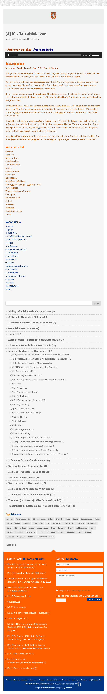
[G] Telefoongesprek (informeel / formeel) (32, 437)
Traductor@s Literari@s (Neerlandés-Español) (34, 500)
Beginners (41, 519)
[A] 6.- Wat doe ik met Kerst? (24, 392)
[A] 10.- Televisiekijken (22, 408)
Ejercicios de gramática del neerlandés (30, 322)
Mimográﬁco (59, 688)
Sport (79, 532)
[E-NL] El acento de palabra (20, 653)
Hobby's (23, 528)
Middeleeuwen (81, 528)
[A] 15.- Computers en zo (22, 429)
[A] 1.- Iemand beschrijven (23, 371)
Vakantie (31, 536)
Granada (80, 523)
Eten (35, 523)
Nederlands (30, 532)
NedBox (10, 532)
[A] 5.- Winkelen (19, 388)
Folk (47, 523)
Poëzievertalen (57, 532)
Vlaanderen (42, 536)
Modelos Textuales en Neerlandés (22, 39)
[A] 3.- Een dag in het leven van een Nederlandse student (38, 379)
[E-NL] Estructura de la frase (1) (22, 668)
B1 (29, 519)
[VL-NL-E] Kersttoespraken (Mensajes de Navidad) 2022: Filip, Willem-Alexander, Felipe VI (27, 627)
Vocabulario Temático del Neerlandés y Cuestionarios (39, 505)
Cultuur (97, 519)
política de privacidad (79, 590)
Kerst (53, 528)
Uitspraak (21, 536)
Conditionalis (86, 519)
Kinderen (61, 528)
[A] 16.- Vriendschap (20, 433)
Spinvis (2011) (13, 601)
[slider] (96, 54)
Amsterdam (21, 519)
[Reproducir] (9, 55)
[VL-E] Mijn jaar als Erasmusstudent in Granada (34, 367)
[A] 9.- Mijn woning (20, 404)
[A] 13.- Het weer (18, 421)
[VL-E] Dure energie (16, 607)
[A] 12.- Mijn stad (19, 416)
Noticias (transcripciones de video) (28, 471)
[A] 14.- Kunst (17, 425)
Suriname (10, 536)
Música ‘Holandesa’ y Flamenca (26, 460)
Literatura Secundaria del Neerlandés (29, 345)
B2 (34, 519)
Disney (17, 523)
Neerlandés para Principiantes (26, 466)
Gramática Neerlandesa (22, 328)
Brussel (59, 519)
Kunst (70, 528)
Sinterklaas (70, 532)
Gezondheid (70, 523)
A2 (12, 519)
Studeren (87, 532)
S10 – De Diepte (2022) (17, 618)
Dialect (9, 523)
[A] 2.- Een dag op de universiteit (26, 375)
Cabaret (67, 519)
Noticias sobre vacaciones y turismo (29, 488)
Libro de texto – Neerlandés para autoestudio (34, 339)
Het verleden (91, 523)
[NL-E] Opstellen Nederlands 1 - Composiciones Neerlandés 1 (40, 354)
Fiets (41, 523)
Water (51, 536)
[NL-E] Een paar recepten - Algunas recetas (31, 363)
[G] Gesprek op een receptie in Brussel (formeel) (34, 450)
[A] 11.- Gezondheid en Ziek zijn (26, 412)
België (50, 519)
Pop (47, 532)
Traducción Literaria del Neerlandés (29, 494)
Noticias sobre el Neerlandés (24, 483)
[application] (53, 55)
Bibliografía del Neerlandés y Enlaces (29, 311)
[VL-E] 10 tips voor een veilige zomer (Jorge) (28, 612)
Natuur (92, 528)
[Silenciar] (90, 55)
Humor (12, 334)
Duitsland (26, 523)
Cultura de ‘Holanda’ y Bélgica (25, 317)
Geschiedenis (57, 523)
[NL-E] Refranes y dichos (19, 596)
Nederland (19, 532)
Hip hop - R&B (12, 528)
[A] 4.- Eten (16, 383)
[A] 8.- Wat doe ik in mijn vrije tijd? (28, 400)
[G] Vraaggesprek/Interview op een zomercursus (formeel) (39, 454)
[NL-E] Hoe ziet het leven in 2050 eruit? (26, 573)
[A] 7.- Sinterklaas (20, 396)
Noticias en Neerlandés (21, 477)
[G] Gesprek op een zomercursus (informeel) (32, 446)
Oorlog (40, 532)
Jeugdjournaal (42, 528)
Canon (75, 519)
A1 (7, 519)
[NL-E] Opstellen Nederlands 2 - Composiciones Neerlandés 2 (41, 358)
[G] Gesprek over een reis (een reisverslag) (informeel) (37, 441)
